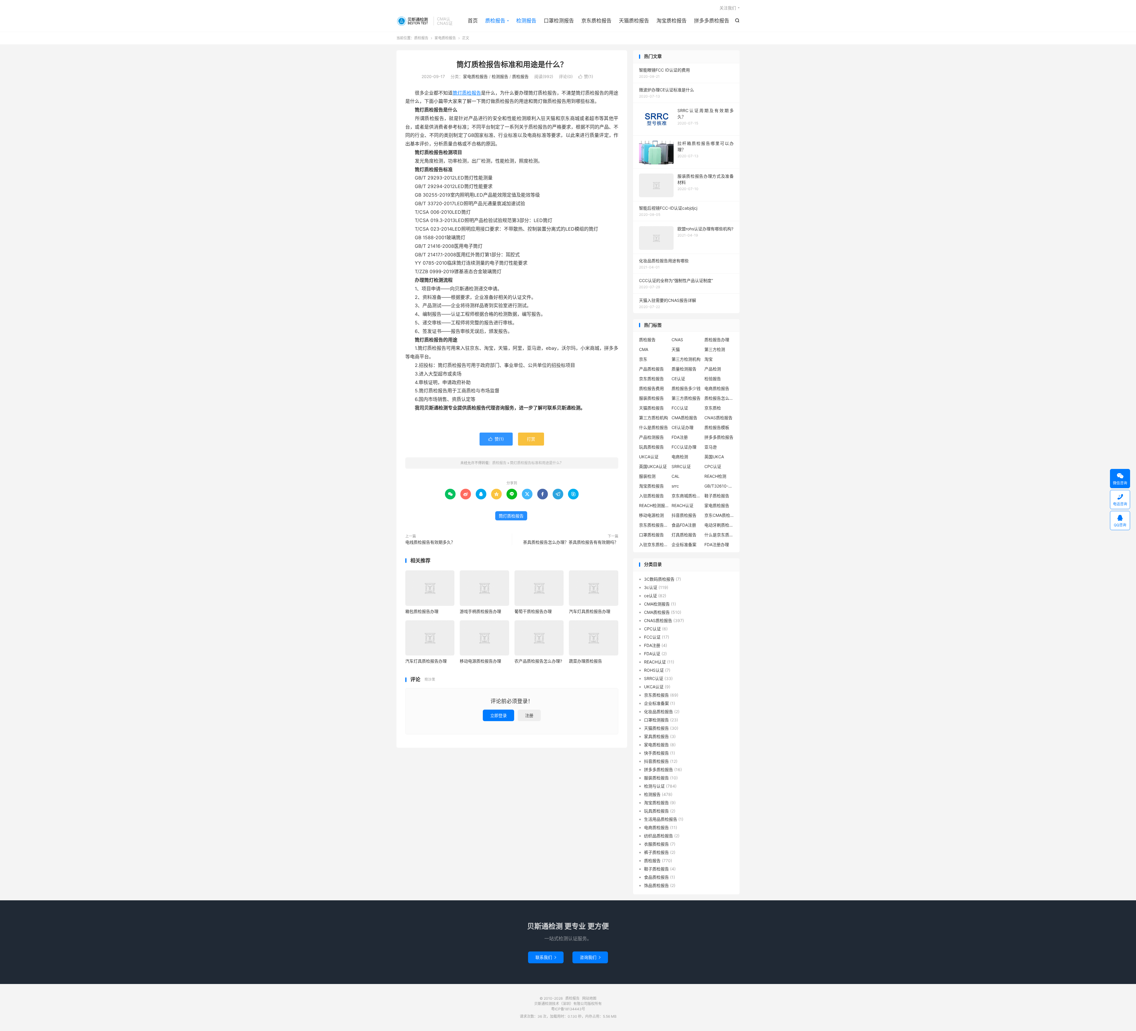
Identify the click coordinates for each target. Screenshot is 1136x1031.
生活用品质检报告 (660, 819)
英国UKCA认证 (653, 466)
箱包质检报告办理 (421, 611)
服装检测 (647, 476)
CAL (676, 476)
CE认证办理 (682, 427)
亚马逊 (710, 446)
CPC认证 (712, 466)
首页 (473, 21)
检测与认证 (654, 786)
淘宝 (708, 359)
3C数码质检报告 (659, 579)
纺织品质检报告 (658, 835)
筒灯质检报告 (467, 93)
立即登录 (498, 715)
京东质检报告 (596, 21)
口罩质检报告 (651, 534)
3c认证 (650, 587)
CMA (643, 349)
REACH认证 (682, 505)
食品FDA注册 (684, 524)
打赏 (531, 438)
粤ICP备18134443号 (568, 1009)
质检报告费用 (651, 388)
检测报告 (526, 21)
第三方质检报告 (686, 398)
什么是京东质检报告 (719, 534)
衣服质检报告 (656, 844)
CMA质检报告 (684, 417)
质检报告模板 (716, 427)
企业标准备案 (684, 544)
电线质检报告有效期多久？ (430, 542)
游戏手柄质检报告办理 (480, 611)
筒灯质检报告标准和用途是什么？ (511, 64)
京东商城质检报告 (686, 495)
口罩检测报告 (559, 21)
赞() (585, 76)
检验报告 (712, 378)
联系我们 (545, 957)
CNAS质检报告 (718, 417)
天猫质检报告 (634, 21)
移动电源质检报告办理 (480, 660)
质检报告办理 (716, 339)
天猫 (676, 349)
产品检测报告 (651, 437)
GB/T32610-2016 (719, 485)
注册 (529, 715)
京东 (643, 359)
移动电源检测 (651, 515)
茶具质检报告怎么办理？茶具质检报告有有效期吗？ (570, 542)
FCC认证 (680, 407)
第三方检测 (714, 349)
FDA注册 (680, 437)
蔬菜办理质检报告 (585, 660)
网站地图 (589, 998)
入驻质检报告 (651, 495)
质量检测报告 (684, 368)
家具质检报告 (656, 736)
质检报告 (413, 21)
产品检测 (712, 368)
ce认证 (650, 595)
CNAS (677, 339)
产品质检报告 (651, 368)
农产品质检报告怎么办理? (538, 660)
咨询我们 (590, 957)
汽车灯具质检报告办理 (589, 611)
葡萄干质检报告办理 (533, 611)
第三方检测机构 (686, 359)
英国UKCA (714, 456)
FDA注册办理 (716, 544)
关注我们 (727, 7)
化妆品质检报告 (658, 711)
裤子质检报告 (656, 852)
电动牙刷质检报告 (719, 524)
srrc (675, 485)
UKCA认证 (649, 456)
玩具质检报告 (651, 446)
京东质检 (712, 407)
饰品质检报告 (656, 885)
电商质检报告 (716, 388)
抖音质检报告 (684, 515)
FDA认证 (652, 653)
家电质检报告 (445, 38)
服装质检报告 (651, 398)
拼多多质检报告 (711, 21)
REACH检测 (715, 476)
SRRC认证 (681, 466)
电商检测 (680, 456)
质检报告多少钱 (686, 388)
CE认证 (678, 378)
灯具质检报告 (684, 534)
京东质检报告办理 (654, 524)
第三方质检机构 (653, 417)
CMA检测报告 (657, 603)
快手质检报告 (656, 752)
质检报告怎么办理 (719, 398)
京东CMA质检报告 (719, 515)
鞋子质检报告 (716, 495)
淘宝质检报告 (671, 21)
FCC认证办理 (684, 446)
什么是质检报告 (653, 427)
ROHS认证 (654, 670)
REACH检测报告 (654, 505)
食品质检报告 (656, 877)
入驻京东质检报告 (654, 544)
